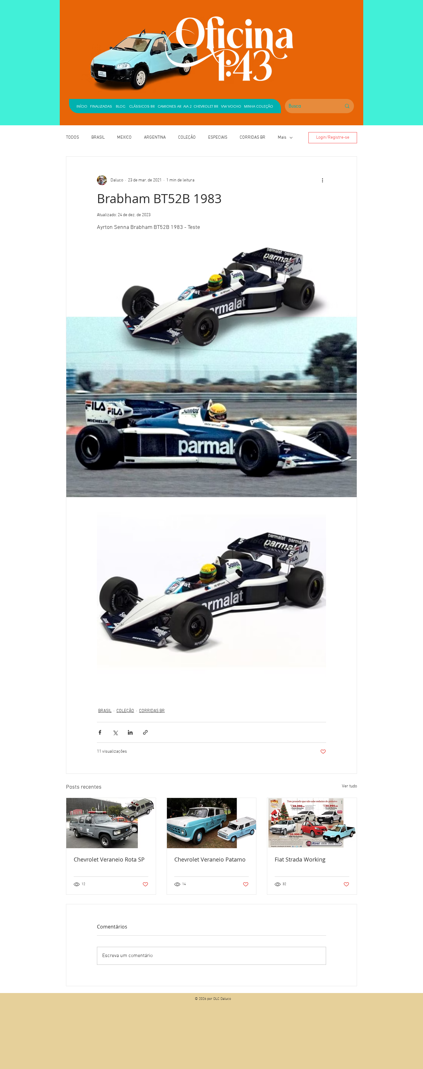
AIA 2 (187, 106)
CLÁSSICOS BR (140, 106)
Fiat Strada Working (300, 859)
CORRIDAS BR (252, 137)
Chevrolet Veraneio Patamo (210, 859)
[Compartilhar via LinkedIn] (130, 732)
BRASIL (98, 137)
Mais (282, 137)
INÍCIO (81, 106)
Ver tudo (349, 786)
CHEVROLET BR (206, 106)
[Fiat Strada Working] (312, 823)
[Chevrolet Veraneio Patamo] (211, 823)
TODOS (72, 137)
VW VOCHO (231, 106)
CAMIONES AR (169, 106)
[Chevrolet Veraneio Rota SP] (111, 823)
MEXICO (124, 137)
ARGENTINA (155, 137)
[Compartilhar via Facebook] (100, 732)
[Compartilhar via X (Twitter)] (115, 732)
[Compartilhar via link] (145, 732)
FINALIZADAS (101, 106)
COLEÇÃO (187, 137)
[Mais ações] (322, 180)
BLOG (120, 106)
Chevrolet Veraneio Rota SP (109, 859)
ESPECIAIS (217, 137)
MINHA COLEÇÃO (258, 106)
